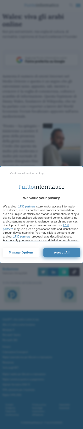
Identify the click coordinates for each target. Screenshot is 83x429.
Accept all (62, 252)
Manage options (21, 252)
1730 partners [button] (27, 206)
